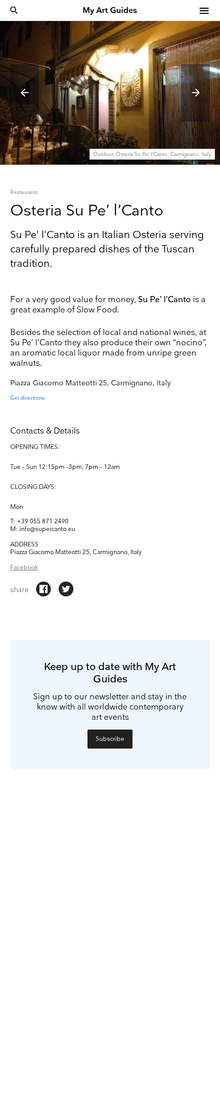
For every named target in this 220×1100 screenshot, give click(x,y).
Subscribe (110, 739)
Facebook (24, 568)
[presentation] (24, 93)
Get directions (27, 398)
